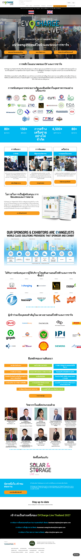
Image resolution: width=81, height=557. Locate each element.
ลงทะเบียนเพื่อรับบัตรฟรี (16, 492)
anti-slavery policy (23, 548)
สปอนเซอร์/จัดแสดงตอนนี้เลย (15, 52)
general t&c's (31, 552)
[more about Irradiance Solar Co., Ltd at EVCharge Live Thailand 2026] (11, 299)
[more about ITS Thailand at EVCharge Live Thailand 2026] (26, 285)
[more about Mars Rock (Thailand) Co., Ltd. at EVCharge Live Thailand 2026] (41, 299)
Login (73, 2)
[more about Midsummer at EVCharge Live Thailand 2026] (56, 299)
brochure (42, 552)
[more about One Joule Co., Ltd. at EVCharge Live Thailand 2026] (71, 299)
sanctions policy (41, 550)
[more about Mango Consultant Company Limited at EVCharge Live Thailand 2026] (41, 285)
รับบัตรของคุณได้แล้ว (65, 181)
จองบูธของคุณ (40, 183)
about (31, 5)
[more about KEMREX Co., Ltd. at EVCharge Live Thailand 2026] (26, 299)
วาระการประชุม (40, 395)
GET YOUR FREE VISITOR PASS (60, 6)
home (27, 5)
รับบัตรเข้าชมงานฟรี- (71, 5)
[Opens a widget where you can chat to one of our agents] (76, 554)
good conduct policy (14, 548)
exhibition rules (14, 550)
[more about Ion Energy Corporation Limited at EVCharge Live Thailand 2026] (11, 285)
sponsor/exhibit (37, 5)
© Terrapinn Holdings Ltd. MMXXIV (17, 552)
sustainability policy (33, 550)
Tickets (68, 2)
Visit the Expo (49, 5)
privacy (26, 552)
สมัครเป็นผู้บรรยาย (40, 52)
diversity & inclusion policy (23, 550)
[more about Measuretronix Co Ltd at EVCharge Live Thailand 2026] (56, 285)
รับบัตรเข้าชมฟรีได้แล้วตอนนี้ (65, 52)
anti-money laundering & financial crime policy (36, 548)
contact (37, 552)
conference (43, 5)
